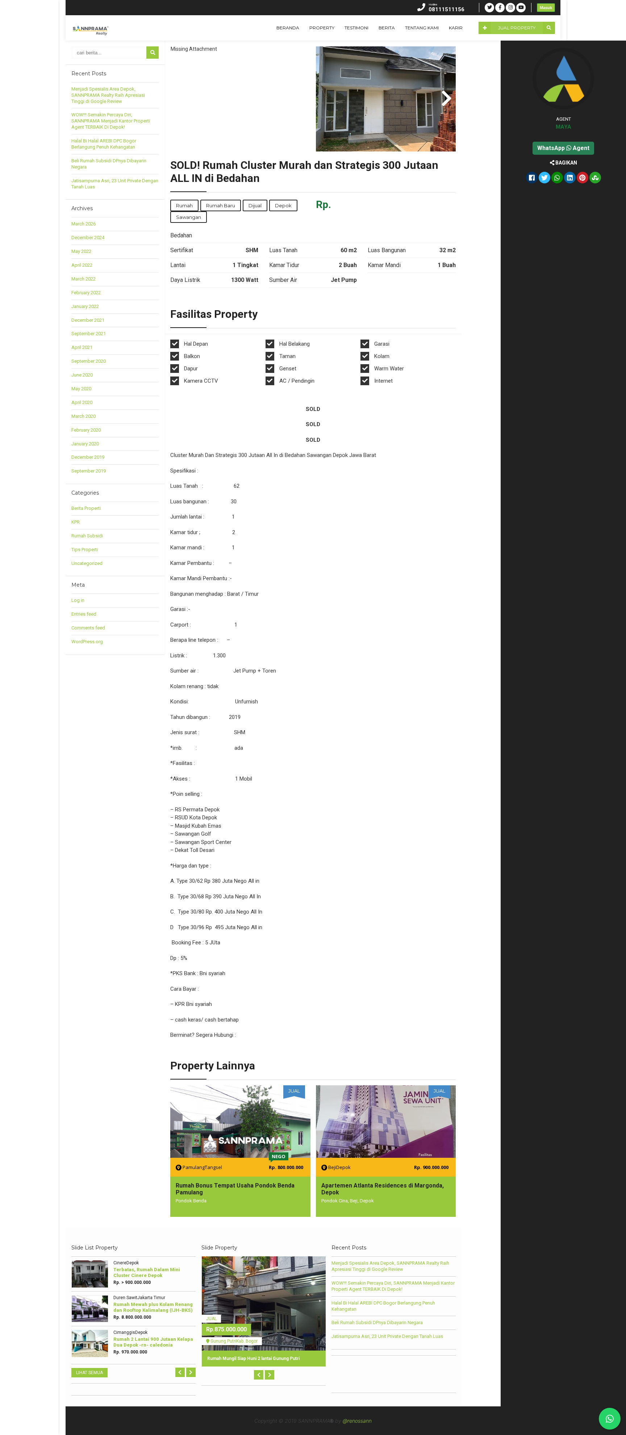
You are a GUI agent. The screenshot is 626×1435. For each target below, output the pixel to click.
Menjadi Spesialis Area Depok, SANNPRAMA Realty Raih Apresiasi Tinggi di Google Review (108, 95)
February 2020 (86, 430)
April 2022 (81, 265)
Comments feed (88, 628)
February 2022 (86, 292)
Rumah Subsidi (87, 535)
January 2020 (85, 443)
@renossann (357, 1421)
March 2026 (83, 223)
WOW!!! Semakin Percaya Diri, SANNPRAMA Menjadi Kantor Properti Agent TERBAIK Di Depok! (110, 121)
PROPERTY (321, 27)
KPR (75, 522)
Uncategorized (87, 563)
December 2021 (87, 320)
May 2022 (81, 251)
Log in (77, 600)
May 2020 (81, 388)
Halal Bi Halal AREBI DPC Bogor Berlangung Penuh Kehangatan (103, 144)
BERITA (387, 27)
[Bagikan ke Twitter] (544, 178)
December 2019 (87, 457)
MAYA (563, 127)
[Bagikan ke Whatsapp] (557, 178)
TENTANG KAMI (422, 27)
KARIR (456, 27)
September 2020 (88, 361)
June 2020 (82, 375)
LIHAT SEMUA (89, 1372)
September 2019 (88, 471)
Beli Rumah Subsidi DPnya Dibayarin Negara (377, 1322)
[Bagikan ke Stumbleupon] (595, 178)
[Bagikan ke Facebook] (532, 178)
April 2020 (81, 402)
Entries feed (83, 614)
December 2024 (87, 237)
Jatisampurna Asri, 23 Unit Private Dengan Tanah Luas (387, 1336)
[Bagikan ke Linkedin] (570, 178)
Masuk (546, 7)
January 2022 (85, 306)
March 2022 (83, 279)
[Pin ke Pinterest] (582, 178)
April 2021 (81, 347)
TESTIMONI (356, 27)
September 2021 (88, 333)
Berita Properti (86, 508)
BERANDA (287, 27)
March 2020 (83, 416)
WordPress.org (87, 641)
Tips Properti (84, 549)
